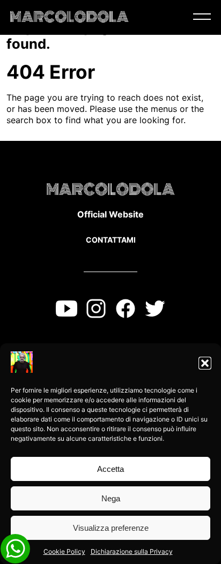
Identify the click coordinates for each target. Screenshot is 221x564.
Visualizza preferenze (111, 527)
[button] (205, 363)
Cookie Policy (64, 551)
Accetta (110, 468)
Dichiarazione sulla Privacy (132, 551)
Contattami (111, 239)
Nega (110, 498)
